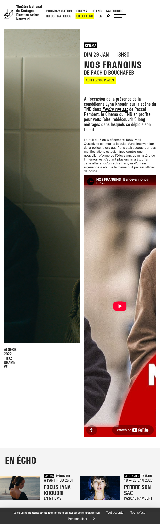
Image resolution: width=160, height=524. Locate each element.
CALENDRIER (114, 11)
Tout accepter (115, 512)
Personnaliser (77, 518)
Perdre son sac (114, 109)
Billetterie (84, 16)
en (100, 16)
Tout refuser (138, 512)
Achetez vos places (100, 80)
